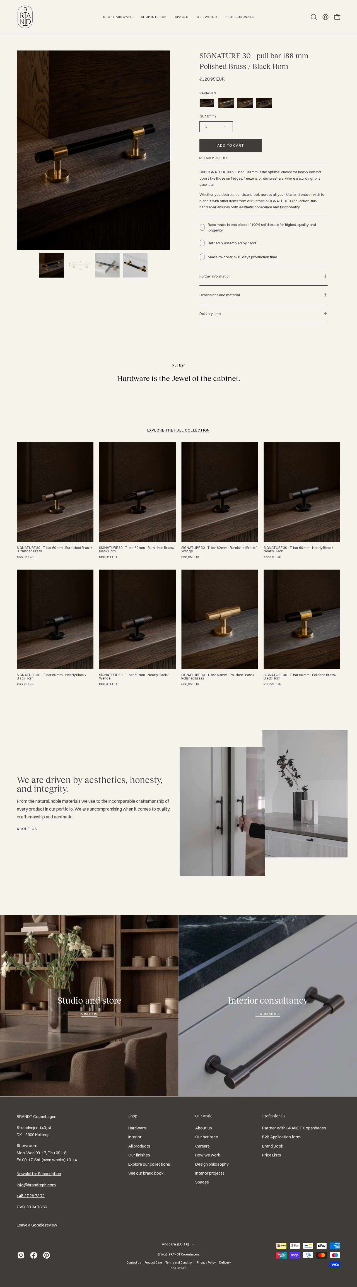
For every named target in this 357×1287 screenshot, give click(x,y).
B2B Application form (281, 1137)
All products (139, 1146)
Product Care (153, 1262)
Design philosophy (212, 1164)
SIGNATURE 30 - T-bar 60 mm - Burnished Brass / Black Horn (136, 549)
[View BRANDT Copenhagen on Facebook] (34, 1255)
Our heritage (206, 1137)
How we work (207, 1155)
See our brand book (145, 1173)
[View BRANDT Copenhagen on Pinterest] (46, 1255)
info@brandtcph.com (36, 1184)
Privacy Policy (206, 1262)
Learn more (267, 1014)
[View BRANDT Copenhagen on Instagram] (21, 1255)
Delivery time (210, 313)
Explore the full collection (178, 430)
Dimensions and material (219, 295)
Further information (215, 276)
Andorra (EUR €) (175, 1244)
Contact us (133, 1262)
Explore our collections (149, 1164)
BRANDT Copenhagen (184, 1254)
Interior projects (210, 1173)
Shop (132, 1116)
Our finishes (139, 1155)
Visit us (89, 1014)
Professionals (273, 1116)
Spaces (202, 1182)
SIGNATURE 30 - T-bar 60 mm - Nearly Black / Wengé (133, 676)
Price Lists (271, 1155)
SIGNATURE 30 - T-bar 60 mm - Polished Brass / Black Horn (300, 676)
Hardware (137, 1128)
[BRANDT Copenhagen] (25, 17)
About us (27, 828)
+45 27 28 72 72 (31, 1195)
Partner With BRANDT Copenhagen (294, 1128)
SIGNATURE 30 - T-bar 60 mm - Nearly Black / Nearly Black (298, 549)
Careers (202, 1146)
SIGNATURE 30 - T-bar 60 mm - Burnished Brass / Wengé (219, 549)
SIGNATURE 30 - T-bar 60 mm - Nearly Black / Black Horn (51, 676)
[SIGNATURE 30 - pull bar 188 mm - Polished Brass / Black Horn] (51, 265)
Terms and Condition (179, 1262)
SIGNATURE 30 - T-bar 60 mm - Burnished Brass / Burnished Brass (54, 549)
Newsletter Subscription (39, 1173)
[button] (314, 17)
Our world (204, 1116)
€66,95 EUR (26, 557)
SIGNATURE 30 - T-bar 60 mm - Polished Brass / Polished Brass (217, 676)
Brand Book (272, 1146)
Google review (44, 1225)
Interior (134, 1137)
